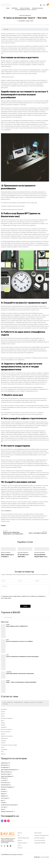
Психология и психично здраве (9, 745)
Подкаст (3, 734)
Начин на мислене (5, 731)
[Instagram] (5, 821)
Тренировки (4, 749)
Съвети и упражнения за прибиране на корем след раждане (22, 656)
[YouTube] (8, 821)
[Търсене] (44, 5)
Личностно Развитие (25, 8)
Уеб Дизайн (37, 857)
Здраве (3, 722)
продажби (3, 740)
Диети (2, 720)
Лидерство (4, 727)
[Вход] (40, 5)
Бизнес (3, 714)
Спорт (2, 747)
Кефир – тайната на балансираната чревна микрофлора (21, 682)
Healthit (3, 711)
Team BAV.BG (21, 20)
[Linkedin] (7, 846)
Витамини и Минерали (6, 718)
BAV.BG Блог (15, 8)
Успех (2, 751)
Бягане (2, 716)
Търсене (2, 617)
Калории (3, 725)
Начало (7, 8)
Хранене (3, 754)
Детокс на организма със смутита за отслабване (19, 641)
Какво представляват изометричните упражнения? (20, 673)
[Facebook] (2, 821)
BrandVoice (4, 709)
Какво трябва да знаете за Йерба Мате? (17, 626)
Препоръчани (4, 738)
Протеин (3, 742)
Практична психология (37, 8)
